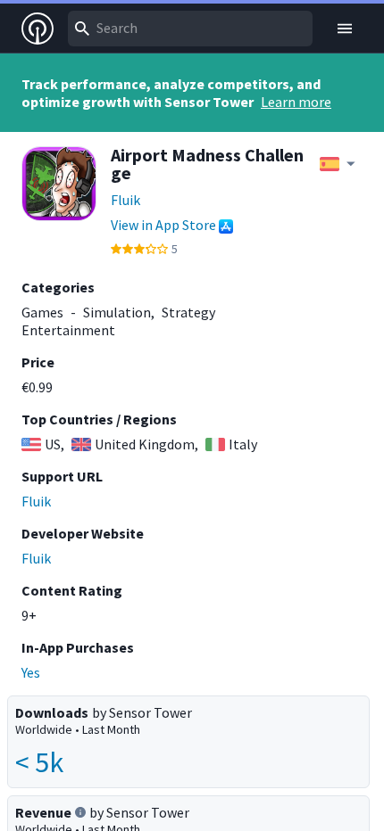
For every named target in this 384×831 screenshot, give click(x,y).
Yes (30, 672)
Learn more (296, 102)
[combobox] (190, 28)
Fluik (125, 200)
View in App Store (163, 225)
